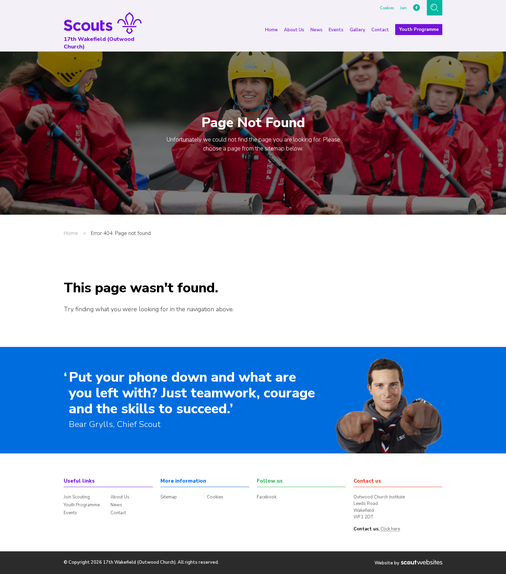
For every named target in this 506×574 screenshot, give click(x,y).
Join (403, 8)
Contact (380, 30)
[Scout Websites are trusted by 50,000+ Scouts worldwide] (421, 562)
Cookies (387, 8)
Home (271, 30)
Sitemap (168, 497)
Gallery (357, 30)
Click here (390, 529)
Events (336, 30)
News (316, 30)
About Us (294, 30)
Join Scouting (77, 497)
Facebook (266, 497)
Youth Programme (419, 29)
